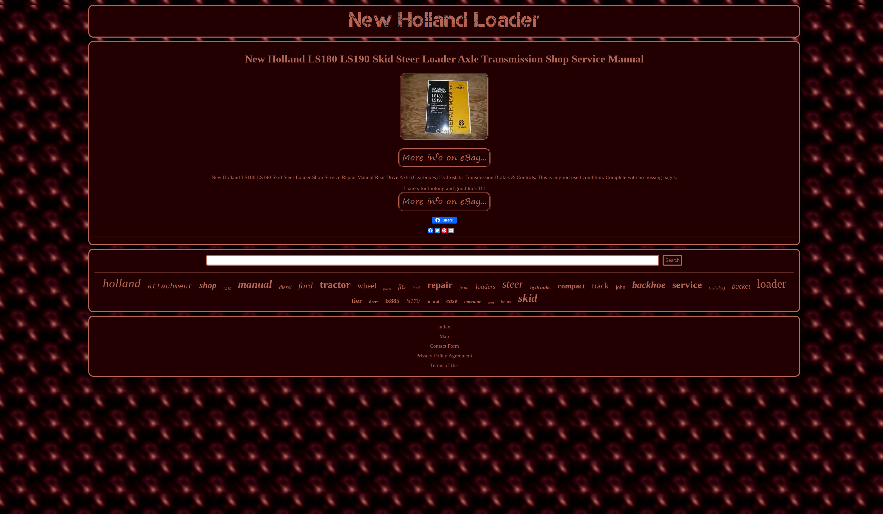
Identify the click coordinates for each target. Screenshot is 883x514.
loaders (485, 286)
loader (771, 283)
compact (571, 285)
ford (305, 285)
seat (491, 302)
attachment (170, 286)
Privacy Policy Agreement (444, 355)
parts (387, 288)
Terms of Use (444, 365)
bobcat (433, 301)
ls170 (413, 301)
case (451, 301)
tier (356, 300)
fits (402, 286)
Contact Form (444, 346)
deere (373, 301)
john (620, 287)
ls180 (227, 288)
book (416, 287)
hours (506, 301)
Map (444, 336)
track (600, 285)
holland (122, 283)
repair (440, 285)
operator (472, 301)
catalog (717, 287)
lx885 (392, 300)
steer (512, 284)
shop (208, 285)
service (687, 284)
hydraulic (540, 287)
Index (444, 326)
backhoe (648, 284)
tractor (335, 284)
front (464, 287)
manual (255, 284)
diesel (285, 287)
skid (527, 298)
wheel (366, 285)
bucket (741, 286)
